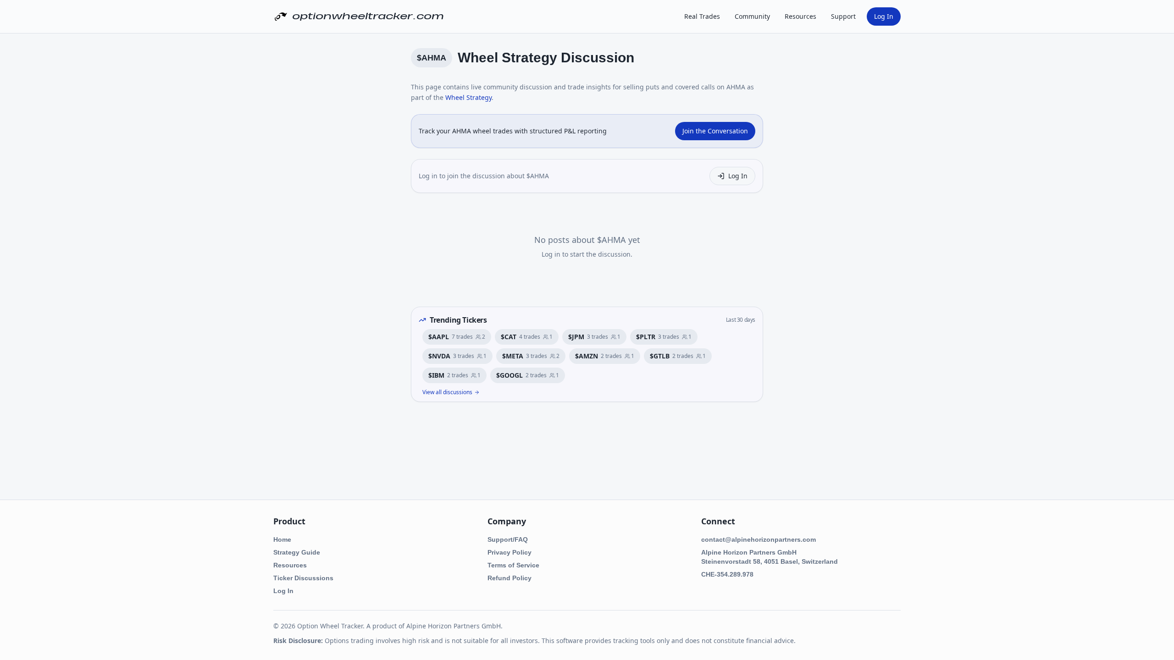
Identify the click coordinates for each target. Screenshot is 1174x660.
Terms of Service (513, 565)
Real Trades (702, 16)
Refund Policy (509, 578)
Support (843, 16)
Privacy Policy (509, 552)
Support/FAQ (507, 539)
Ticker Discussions (303, 578)
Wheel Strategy (468, 97)
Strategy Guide (296, 552)
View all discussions (447, 392)
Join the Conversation (715, 130)
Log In (883, 16)
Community (752, 16)
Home (282, 539)
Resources (800, 16)
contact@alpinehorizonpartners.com (758, 539)
